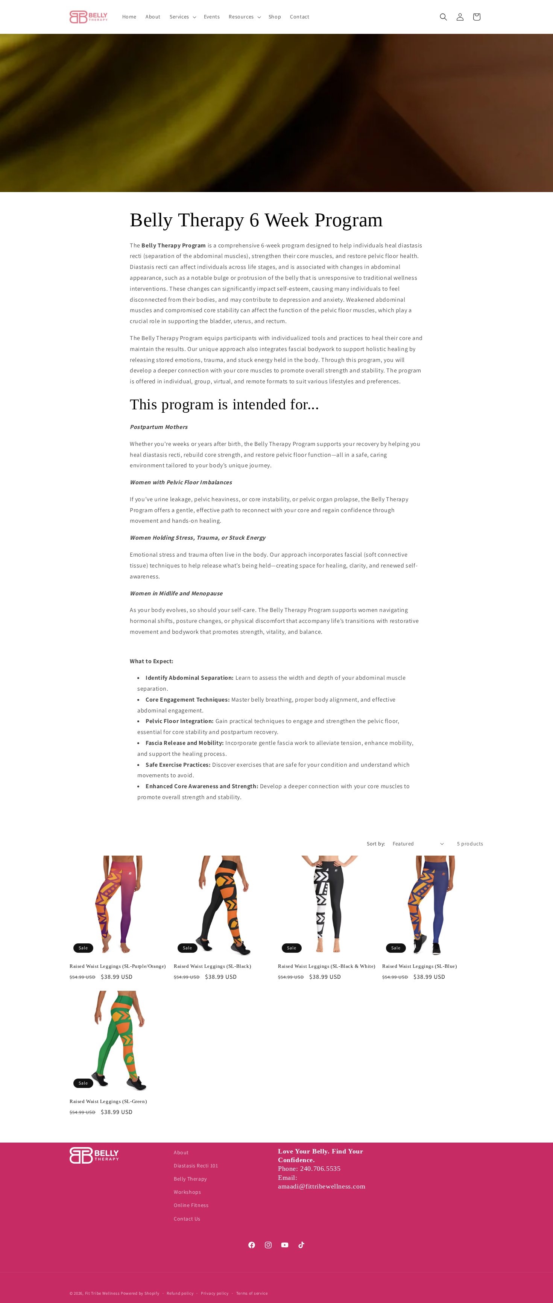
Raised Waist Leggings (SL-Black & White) (326, 966)
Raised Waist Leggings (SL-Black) (212, 966)
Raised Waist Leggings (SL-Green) (108, 1101)
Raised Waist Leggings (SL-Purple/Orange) (118, 966)
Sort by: (376, 843)
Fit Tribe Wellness (102, 1293)
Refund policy (180, 1293)
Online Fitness (191, 1205)
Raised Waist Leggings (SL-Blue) (419, 966)
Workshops (187, 1192)
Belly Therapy (190, 1178)
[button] (182, 16)
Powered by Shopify (140, 1293)
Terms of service (252, 1293)
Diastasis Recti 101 (196, 1165)
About (181, 1152)
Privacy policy (215, 1293)
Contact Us (187, 1218)
